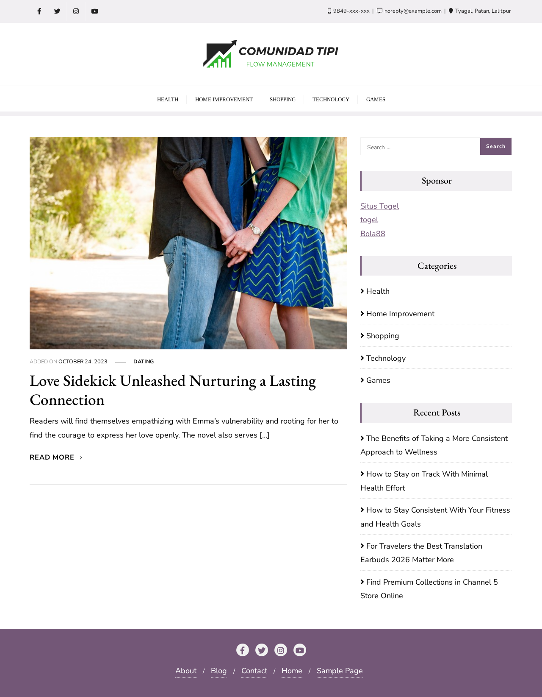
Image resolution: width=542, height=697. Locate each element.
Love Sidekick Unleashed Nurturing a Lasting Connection (173, 390)
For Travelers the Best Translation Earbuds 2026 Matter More (421, 553)
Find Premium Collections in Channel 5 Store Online (429, 589)
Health (378, 291)
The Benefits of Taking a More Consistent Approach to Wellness (434, 445)
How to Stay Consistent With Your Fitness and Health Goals (435, 517)
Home (292, 671)
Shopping (382, 336)
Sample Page (340, 671)
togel (369, 220)
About (185, 671)
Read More (53, 457)
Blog (219, 671)
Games (378, 380)
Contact (254, 671)
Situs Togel (379, 206)
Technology (386, 358)
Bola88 (372, 234)
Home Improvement (400, 314)
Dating (143, 361)
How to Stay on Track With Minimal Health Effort (424, 481)
